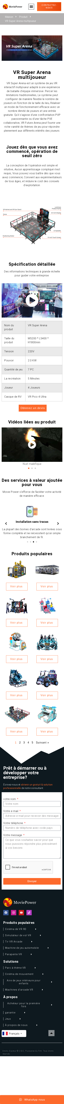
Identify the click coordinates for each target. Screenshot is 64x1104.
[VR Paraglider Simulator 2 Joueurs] (17, 641)
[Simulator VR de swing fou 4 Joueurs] (47, 714)
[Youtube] (21, 912)
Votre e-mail (11, 811)
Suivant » (42, 742)
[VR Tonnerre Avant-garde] (17, 605)
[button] (31, 7)
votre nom (10, 799)
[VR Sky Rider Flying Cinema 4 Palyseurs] (47, 641)
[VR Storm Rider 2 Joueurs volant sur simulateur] (17, 678)
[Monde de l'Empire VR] (47, 569)
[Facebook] (6, 912)
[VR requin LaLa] (47, 605)
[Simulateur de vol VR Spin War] (17, 569)
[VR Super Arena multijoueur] (17, 714)
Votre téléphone (13, 823)
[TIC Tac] (29, 912)
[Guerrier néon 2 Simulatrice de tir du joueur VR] (47, 678)
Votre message (13, 835)
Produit (23, 16)
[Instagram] (13, 912)
